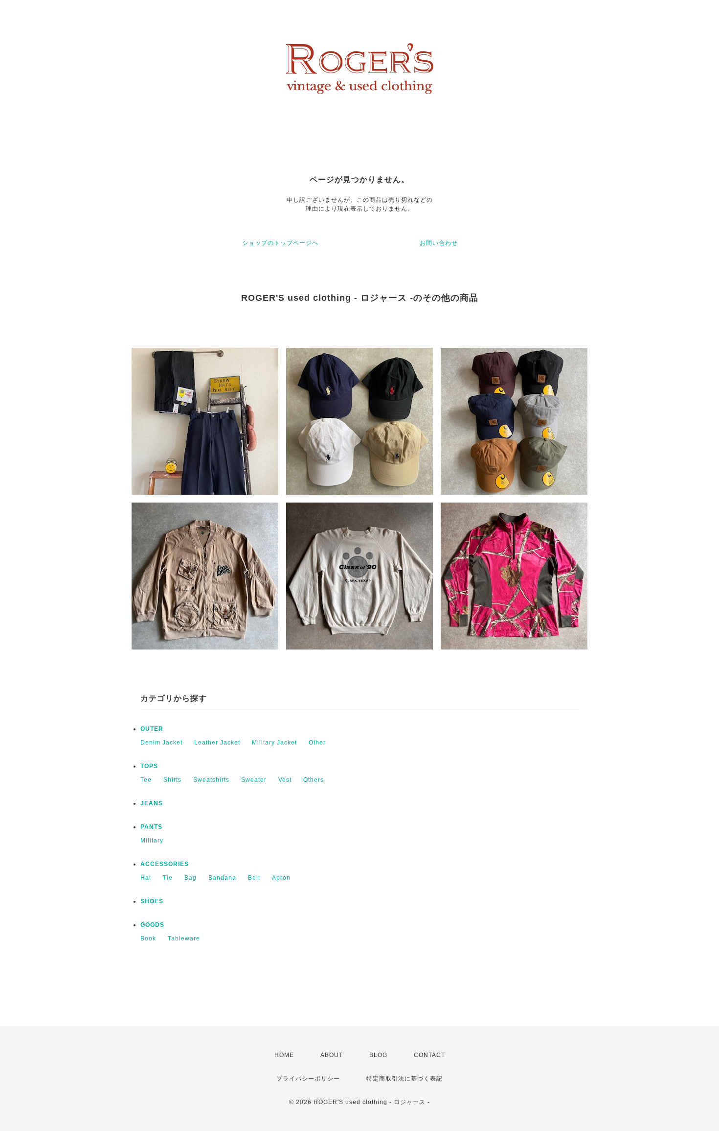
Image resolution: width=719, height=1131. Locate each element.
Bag (190, 877)
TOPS (149, 766)
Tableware (184, 938)
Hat (145, 877)
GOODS (152, 924)
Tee (146, 779)
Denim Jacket (161, 742)
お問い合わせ (439, 243)
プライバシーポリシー (308, 1078)
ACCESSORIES (164, 864)
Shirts (172, 779)
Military (151, 840)
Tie (168, 877)
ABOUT (331, 1055)
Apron (281, 877)
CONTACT (429, 1055)
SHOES (151, 901)
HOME (284, 1055)
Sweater (254, 779)
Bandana (222, 877)
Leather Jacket (217, 742)
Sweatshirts (211, 779)
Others (313, 779)
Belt (254, 877)
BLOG (378, 1055)
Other (317, 742)
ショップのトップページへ (280, 243)
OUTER (151, 728)
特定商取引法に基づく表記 (404, 1078)
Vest (285, 779)
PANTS (151, 826)
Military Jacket (274, 742)
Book (148, 938)
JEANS (151, 803)
